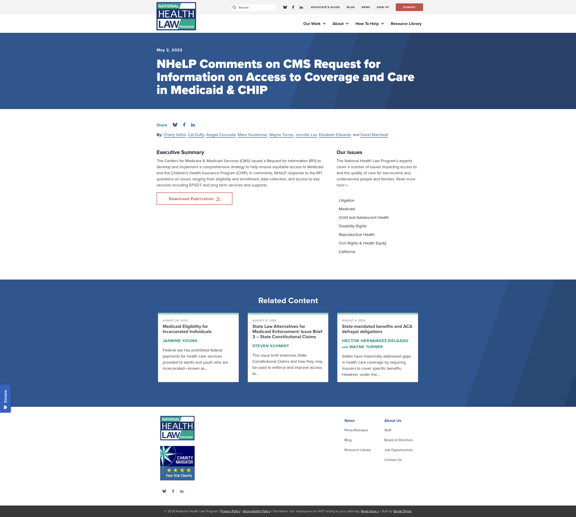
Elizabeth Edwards (335, 134)
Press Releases (356, 430)
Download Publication (191, 198)
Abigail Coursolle (221, 134)
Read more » (370, 511)
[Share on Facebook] (184, 125)
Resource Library (357, 450)
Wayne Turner (281, 134)
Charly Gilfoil (175, 134)
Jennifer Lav (306, 134)
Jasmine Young (180, 340)
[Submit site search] (233, 7)
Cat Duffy (196, 134)
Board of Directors (398, 440)
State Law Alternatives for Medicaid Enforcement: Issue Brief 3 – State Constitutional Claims (287, 332)
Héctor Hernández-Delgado (375, 340)
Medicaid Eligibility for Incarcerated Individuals (187, 329)
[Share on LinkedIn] (193, 125)
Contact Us (393, 460)
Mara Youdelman (252, 134)
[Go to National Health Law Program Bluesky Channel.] (285, 7)
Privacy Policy (230, 511)
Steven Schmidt (270, 345)
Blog (348, 440)
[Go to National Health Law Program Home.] (176, 16)
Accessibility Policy (256, 511)
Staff (387, 430)
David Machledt (374, 134)
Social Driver (403, 511)
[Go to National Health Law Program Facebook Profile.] (293, 7)
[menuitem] (325, 7)
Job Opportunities (398, 450)
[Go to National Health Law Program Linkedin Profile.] (301, 7)
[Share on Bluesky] (175, 125)
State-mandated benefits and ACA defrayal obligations (377, 329)
